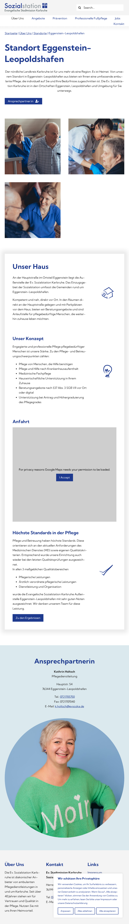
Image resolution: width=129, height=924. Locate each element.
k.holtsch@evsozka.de (69, 706)
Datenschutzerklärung (76, 903)
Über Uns (25, 33)
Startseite (11, 33)
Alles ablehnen (85, 911)
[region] (88, 895)
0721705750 (67, 697)
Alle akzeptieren (107, 911)
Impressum (106, 899)
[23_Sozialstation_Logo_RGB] (26, 4)
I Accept (64, 477)
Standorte (40, 33)
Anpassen (65, 911)
